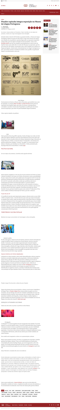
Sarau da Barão (18, 382)
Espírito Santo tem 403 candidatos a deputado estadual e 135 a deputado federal (53, 47)
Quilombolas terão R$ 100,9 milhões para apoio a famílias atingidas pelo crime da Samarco (53, 32)
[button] (58, 5)
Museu (12, 394)
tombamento (34, 396)
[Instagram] (49, 6)
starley (23, 396)
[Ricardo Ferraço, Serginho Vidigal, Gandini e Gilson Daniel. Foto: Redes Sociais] (46, 38)
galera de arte (19, 392)
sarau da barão (7, 396)
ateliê (13, 390)
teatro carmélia (28, 396)
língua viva (4, 394)
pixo (20, 394)
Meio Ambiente (51, 29)
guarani (28, 392)
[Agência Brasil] (46, 25)
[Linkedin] (34, 28)
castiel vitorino (18, 390)
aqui (24, 145)
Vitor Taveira (5, 26)
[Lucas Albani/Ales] (46, 45)
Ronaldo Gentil (5, 43)
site (24, 264)
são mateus (30, 394)
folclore (14, 392)
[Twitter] (52, 6)
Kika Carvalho (17, 103)
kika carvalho (37, 392)
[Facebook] (47, 6)
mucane (8, 394)
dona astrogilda (4, 392)
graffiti (24, 392)
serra (20, 396)
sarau (3, 396)
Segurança (50, 23)
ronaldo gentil (24, 394)
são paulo (35, 394)
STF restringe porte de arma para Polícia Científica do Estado (53, 25)
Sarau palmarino (15, 396)
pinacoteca (16, 394)
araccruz (6, 390)
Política (50, 37)
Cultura (2, 19)
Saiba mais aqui (21, 299)
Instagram (28, 264)
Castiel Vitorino (26, 103)
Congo (33, 390)
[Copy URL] (40, 28)
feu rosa (9, 392)
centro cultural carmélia (26, 390)
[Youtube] (56, 6)
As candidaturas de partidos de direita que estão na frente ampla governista (53, 40)
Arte (10, 390)
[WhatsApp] (54, 6)
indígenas (32, 392)
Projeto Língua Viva (15, 291)
